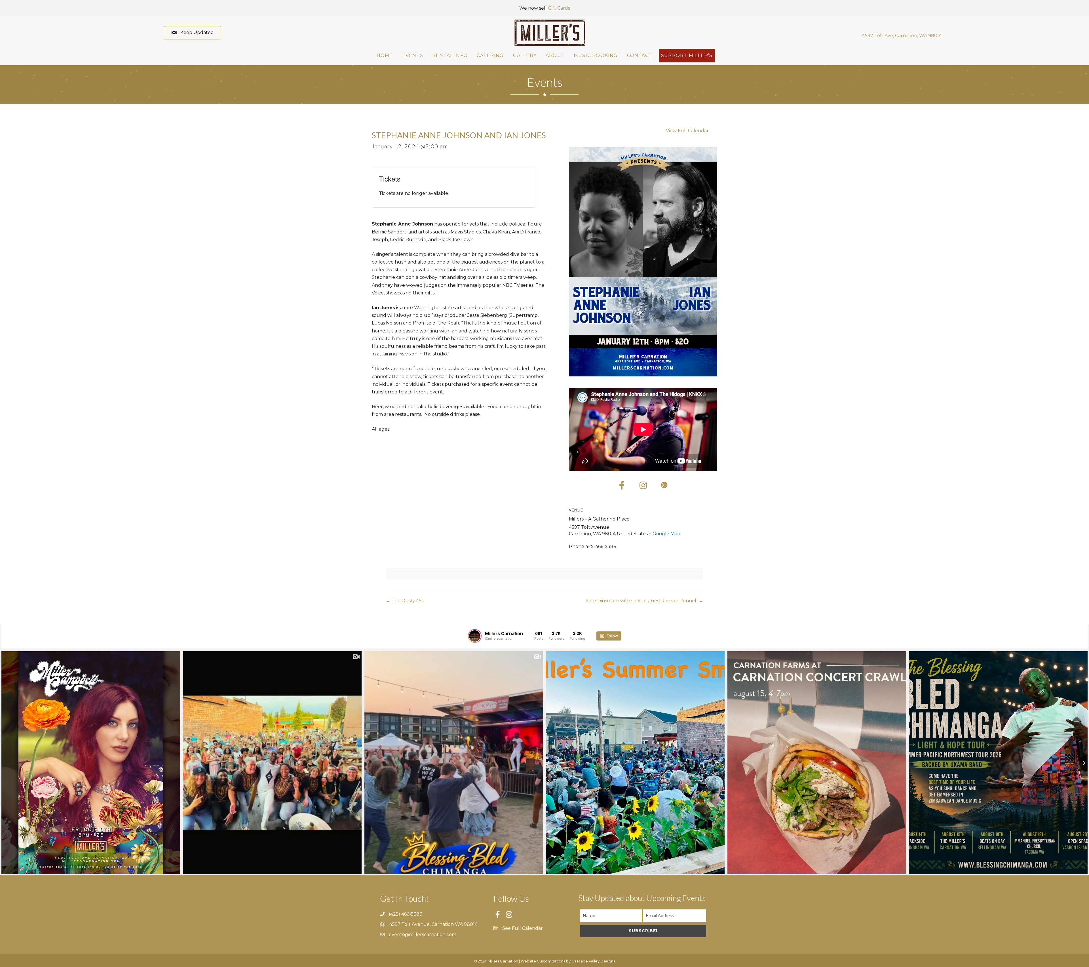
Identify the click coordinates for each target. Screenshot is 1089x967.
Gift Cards (559, 8)
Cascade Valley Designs (593, 961)
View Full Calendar (687, 130)
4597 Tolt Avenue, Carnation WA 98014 (433, 924)
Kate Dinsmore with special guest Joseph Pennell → (644, 600)
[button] (192, 32)
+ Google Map (664, 533)
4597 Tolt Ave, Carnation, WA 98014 (902, 35)
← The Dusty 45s (404, 600)
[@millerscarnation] (474, 636)
